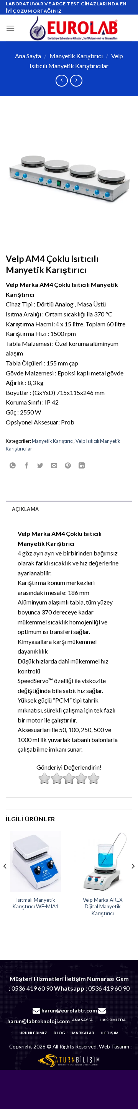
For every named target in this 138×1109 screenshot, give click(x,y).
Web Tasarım (114, 1046)
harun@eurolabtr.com (69, 1010)
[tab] (69, 509)
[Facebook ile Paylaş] (26, 466)
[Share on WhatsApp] (13, 466)
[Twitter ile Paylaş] (40, 466)
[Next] (132, 881)
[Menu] (10, 28)
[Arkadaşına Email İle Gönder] (54, 466)
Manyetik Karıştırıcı (76, 55)
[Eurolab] (74, 28)
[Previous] (5, 881)
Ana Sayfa (28, 55)
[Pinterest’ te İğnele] (68, 466)
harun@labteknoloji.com (38, 1021)
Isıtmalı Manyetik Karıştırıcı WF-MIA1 (35, 903)
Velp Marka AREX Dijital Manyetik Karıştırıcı (103, 906)
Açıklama (25, 509)
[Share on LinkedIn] (82, 466)
